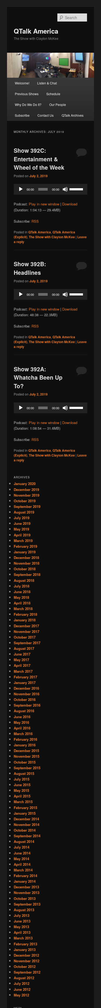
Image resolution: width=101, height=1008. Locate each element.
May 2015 (21, 790)
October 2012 (25, 966)
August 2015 (24, 773)
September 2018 (27, 574)
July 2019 (21, 517)
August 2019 (24, 512)
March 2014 (23, 869)
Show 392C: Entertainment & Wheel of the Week (39, 158)
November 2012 (26, 960)
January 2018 (25, 619)
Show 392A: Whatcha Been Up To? (38, 377)
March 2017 (23, 671)
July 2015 (21, 779)
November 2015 (26, 756)
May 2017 (21, 659)
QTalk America (36, 30)
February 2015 (25, 807)
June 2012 (22, 989)
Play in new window (44, 203)
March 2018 (23, 608)
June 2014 (22, 853)
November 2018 (26, 563)
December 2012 (26, 955)
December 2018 (26, 557)
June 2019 (22, 523)
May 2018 (21, 597)
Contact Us (45, 115)
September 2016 (27, 705)
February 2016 (25, 739)
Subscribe (22, 115)
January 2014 (25, 881)
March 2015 (23, 801)
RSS (35, 221)
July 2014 (21, 847)
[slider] (77, 189)
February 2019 (25, 546)
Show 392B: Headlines (30, 268)
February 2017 (25, 676)
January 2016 (25, 744)
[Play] (20, 189)
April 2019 (22, 534)
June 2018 (22, 591)
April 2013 (22, 932)
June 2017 (22, 654)
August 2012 (24, 977)
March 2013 (23, 938)
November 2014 (26, 824)
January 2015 (25, 813)
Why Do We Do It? (28, 104)
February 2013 (25, 943)
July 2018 (21, 586)
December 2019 (26, 489)
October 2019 (25, 500)
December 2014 (26, 818)
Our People (57, 104)
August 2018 (24, 580)
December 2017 (26, 625)
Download (69, 203)
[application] (51, 189)
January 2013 (25, 949)
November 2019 (26, 495)
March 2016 (23, 733)
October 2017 (25, 637)
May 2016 (21, 722)
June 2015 (22, 784)
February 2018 (25, 614)
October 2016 (25, 699)
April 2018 (22, 602)
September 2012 (27, 972)
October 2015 (25, 762)
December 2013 (26, 886)
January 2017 (25, 682)
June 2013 (22, 921)
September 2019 (27, 506)
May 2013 (21, 926)
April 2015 (22, 796)
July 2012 (21, 983)
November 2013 (26, 892)
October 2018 (25, 568)
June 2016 (22, 716)
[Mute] (65, 189)
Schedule (53, 93)
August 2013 (24, 909)
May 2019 (21, 529)
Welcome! (22, 83)
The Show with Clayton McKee (52, 236)
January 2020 (25, 483)
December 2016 (26, 688)
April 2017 (22, 665)
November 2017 (26, 631)
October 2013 (25, 898)
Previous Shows (27, 93)
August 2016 (24, 710)
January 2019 (25, 551)
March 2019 (23, 540)
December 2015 (26, 750)
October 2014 (25, 830)
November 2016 (26, 693)
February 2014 (25, 875)
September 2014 (27, 835)
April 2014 (22, 864)
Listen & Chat (47, 83)
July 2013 (21, 915)
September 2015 (27, 767)
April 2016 (22, 728)
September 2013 (27, 904)
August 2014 (24, 841)
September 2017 (27, 642)
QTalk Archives (72, 115)
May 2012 (21, 995)
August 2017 (24, 648)
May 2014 (21, 858)
